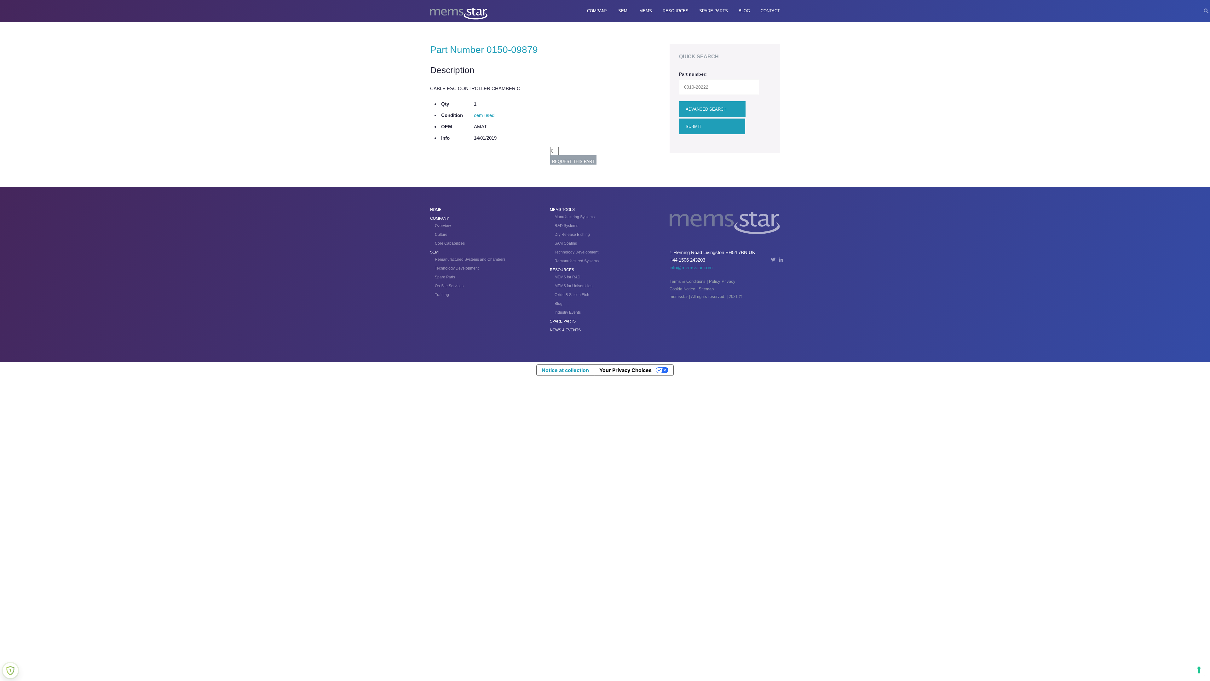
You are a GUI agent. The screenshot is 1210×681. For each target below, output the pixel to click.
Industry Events (568, 312)
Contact (770, 11)
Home (435, 209)
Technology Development (457, 268)
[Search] (1206, 11)
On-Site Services (449, 286)
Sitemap (706, 289)
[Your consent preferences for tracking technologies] (1199, 670)
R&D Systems (566, 226)
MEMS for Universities (573, 286)
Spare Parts (713, 11)
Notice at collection (565, 370)
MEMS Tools (562, 209)
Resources (676, 11)
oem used (484, 115)
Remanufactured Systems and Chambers (470, 259)
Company (597, 11)
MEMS (645, 11)
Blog (744, 11)
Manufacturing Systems (575, 217)
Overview (443, 226)
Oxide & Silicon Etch (572, 295)
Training (442, 295)
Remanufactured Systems (577, 261)
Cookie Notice (682, 289)
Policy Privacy (722, 281)
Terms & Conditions (688, 281)
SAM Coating (566, 243)
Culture (441, 234)
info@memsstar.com (691, 267)
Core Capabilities (450, 243)
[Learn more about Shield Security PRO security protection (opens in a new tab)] (10, 670)
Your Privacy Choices (625, 370)
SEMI (623, 11)
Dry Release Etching (572, 234)
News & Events (565, 330)
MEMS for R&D (567, 277)
